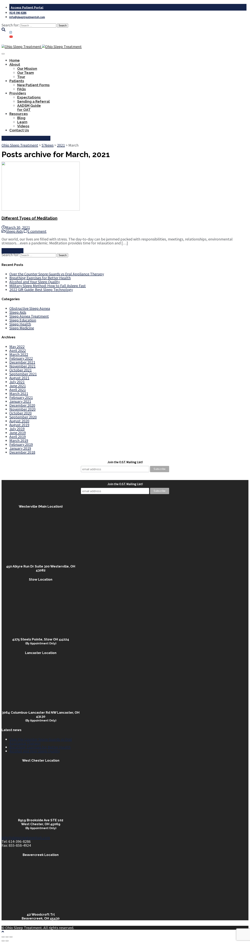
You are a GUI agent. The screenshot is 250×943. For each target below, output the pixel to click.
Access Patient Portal (27, 7)
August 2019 (19, 424)
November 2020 (22, 409)
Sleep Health (20, 324)
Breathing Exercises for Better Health (40, 277)
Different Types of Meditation (29, 218)
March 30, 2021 (17, 227)
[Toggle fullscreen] (7, 937)
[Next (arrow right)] (7, 940)
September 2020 (23, 416)
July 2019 (17, 428)
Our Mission (27, 69)
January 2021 (20, 401)
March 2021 (18, 393)
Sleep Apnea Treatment (29, 316)
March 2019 (18, 440)
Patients (16, 81)
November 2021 (22, 366)
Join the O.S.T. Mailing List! (125, 462)
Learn (22, 122)
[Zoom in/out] (10, 937)
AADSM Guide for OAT (29, 108)
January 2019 (20, 448)
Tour (21, 77)
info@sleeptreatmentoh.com (27, 17)
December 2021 (22, 362)
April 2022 (17, 350)
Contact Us (19, 130)
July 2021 (17, 381)
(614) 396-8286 (17, 13)
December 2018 (22, 452)
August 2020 (19, 420)
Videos (23, 126)
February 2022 (21, 358)
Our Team (25, 73)
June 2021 (17, 385)
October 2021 (20, 369)
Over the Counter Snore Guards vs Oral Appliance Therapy (56, 273)
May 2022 (17, 346)
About (14, 64)
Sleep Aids (14, 231)
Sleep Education (22, 320)
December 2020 (22, 405)
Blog (21, 118)
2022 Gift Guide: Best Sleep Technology (41, 289)
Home (14, 60)
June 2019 (17, 432)
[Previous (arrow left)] (3, 940)
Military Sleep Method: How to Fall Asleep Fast (47, 285)
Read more (12, 251)
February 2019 (21, 444)
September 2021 (23, 373)
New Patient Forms (33, 85)
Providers (17, 93)
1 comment (37, 231)
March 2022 (18, 354)
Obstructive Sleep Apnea (29, 308)
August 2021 (19, 377)
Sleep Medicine (21, 327)
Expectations (29, 97)
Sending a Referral (33, 101)
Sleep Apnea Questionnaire (26, 138)
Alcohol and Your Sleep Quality (34, 281)
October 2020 (20, 413)
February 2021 (21, 397)
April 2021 (17, 389)
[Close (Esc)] (3, 937)
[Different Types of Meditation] (41, 209)
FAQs (21, 89)
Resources (18, 114)
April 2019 (17, 436)
